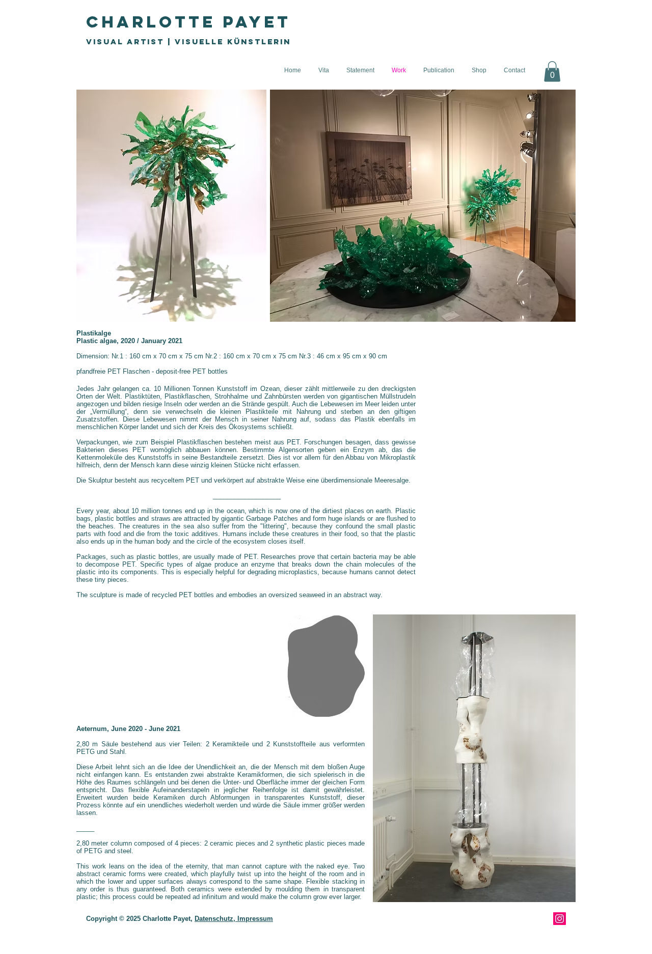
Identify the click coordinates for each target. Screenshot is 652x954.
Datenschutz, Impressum (234, 918)
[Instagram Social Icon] (559, 918)
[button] (552, 71)
